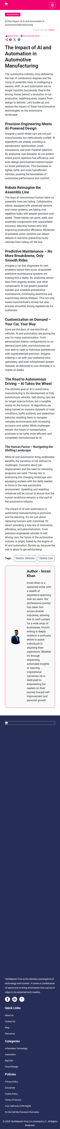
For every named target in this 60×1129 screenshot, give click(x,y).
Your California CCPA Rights (18, 1106)
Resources (10, 1033)
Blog (7, 1027)
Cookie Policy (11, 1094)
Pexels (51, 30)
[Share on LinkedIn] (19, 40)
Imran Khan (12, 36)
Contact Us (10, 1021)
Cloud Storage (11, 1066)
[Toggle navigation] (52, 5)
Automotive (10, 1054)
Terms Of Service (13, 1100)
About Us (9, 1015)
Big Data (9, 1060)
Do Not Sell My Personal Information (22, 1112)
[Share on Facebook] (10, 40)
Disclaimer (10, 1087)
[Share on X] (14, 40)
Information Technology (16, 1048)
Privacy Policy (11, 1081)
